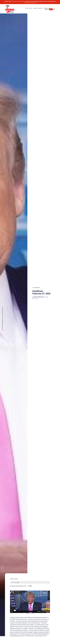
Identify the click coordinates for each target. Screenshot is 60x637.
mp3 (17, 586)
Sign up (51, 9)
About (30, 8)
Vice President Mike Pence (34, 621)
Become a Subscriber (37, 8)
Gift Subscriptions (48, 8)
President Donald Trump (16, 617)
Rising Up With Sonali (38, 297)
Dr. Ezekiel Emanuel (15, 635)
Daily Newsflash (36, 287)
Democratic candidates (42, 626)
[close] (59, 2)
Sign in (46, 9)
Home (27, 8)
